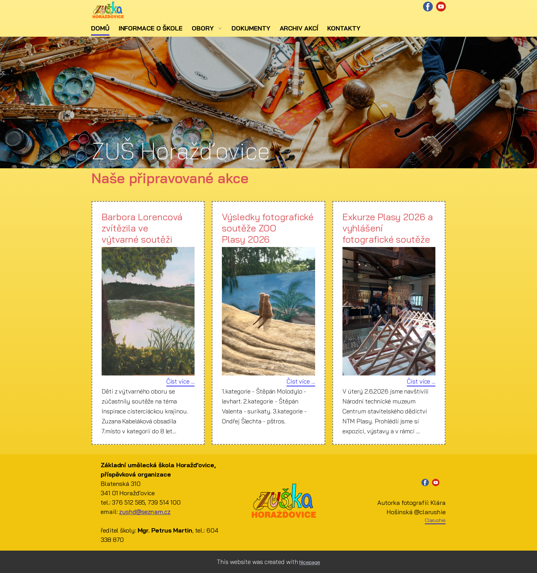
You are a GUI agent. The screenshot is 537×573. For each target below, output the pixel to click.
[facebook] (428, 7)
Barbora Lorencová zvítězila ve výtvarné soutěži (142, 228)
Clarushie (435, 520)
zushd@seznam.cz (145, 511)
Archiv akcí (299, 28)
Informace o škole (150, 28)
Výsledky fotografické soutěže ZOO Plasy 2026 (268, 228)
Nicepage (309, 562)
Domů (100, 28)
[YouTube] (441, 7)
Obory (203, 28)
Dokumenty (251, 28)
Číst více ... (180, 381)
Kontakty (343, 28)
